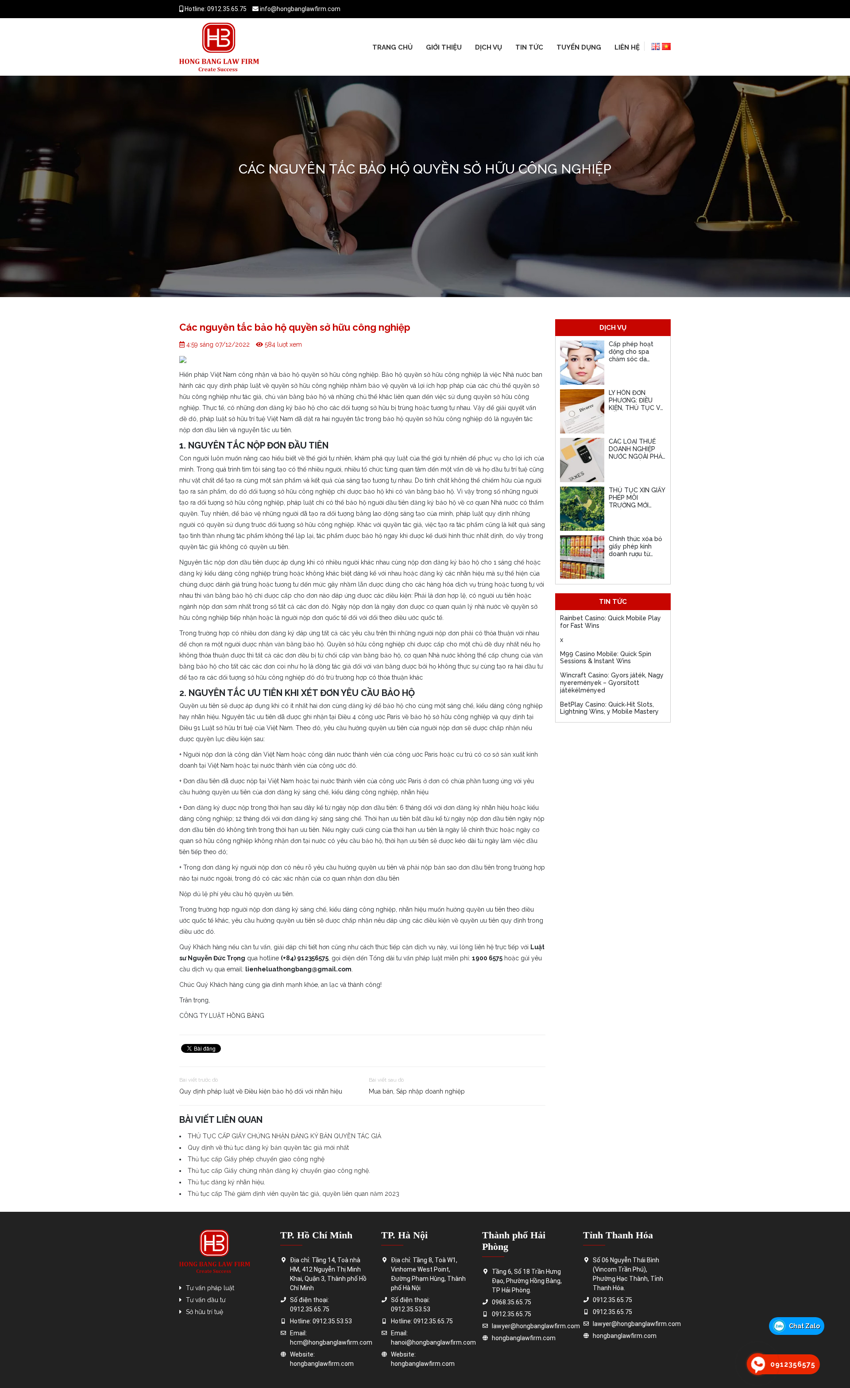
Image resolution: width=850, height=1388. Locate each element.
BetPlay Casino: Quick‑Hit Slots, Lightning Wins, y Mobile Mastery (609, 708)
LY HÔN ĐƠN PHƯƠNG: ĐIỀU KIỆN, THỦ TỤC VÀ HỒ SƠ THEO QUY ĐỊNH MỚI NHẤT (636, 407)
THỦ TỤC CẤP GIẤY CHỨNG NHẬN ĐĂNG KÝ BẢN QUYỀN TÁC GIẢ (284, 1136)
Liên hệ (627, 47)
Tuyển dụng (578, 47)
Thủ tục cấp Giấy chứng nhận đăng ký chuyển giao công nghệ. (279, 1170)
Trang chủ (392, 47)
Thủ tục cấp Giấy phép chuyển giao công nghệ (256, 1159)
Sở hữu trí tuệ (204, 1311)
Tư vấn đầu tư (205, 1299)
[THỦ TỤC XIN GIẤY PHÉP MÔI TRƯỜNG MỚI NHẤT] (582, 509)
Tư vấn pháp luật (210, 1287)
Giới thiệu (444, 47)
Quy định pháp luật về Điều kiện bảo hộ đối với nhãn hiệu (260, 1091)
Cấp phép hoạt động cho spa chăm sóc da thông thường (631, 355)
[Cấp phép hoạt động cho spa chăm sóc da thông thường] (582, 362)
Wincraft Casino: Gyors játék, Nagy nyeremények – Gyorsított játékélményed (612, 683)
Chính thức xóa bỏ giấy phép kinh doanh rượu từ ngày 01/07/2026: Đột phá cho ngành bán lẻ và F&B (637, 557)
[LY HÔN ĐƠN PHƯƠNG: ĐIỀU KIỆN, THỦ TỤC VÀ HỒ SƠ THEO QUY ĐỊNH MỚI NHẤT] (582, 411)
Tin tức (529, 47)
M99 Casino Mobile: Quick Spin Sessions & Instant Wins (605, 657)
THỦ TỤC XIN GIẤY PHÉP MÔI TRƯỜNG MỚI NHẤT (637, 501)
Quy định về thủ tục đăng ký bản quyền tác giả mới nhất (268, 1147)
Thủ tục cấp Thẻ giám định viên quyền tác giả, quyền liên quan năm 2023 (293, 1193)
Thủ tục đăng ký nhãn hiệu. (226, 1182)
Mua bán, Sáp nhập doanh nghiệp (417, 1091)
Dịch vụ (488, 47)
